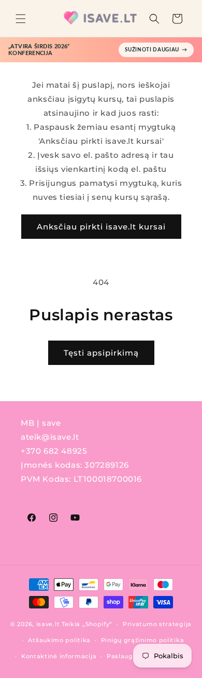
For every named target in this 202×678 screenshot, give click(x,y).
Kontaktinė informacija (58, 656)
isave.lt (48, 624)
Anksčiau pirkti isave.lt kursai (101, 227)
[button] (20, 18)
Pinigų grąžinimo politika (142, 640)
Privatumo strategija (157, 624)
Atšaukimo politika (59, 640)
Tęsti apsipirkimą (101, 353)
